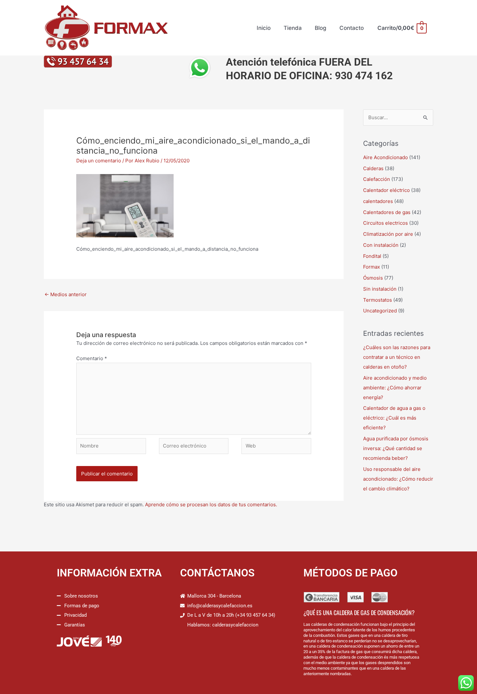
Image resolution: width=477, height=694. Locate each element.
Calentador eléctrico (386, 190)
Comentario (91, 358)
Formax (371, 267)
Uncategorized (380, 311)
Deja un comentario (98, 161)
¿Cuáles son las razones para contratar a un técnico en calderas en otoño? (396, 357)
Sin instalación (380, 289)
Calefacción (376, 179)
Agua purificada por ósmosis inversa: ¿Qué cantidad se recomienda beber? (395, 448)
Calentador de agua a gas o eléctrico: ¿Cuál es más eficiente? (394, 418)
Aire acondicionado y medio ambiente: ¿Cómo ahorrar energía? (395, 387)
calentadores (378, 201)
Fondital (372, 256)
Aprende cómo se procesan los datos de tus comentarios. (211, 504)
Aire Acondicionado (385, 157)
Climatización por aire (388, 234)
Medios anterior (65, 294)
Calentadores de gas (386, 212)
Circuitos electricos (385, 223)
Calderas (373, 168)
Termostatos (377, 300)
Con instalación (380, 245)
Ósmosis (373, 278)
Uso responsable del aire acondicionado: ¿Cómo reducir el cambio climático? (398, 479)
